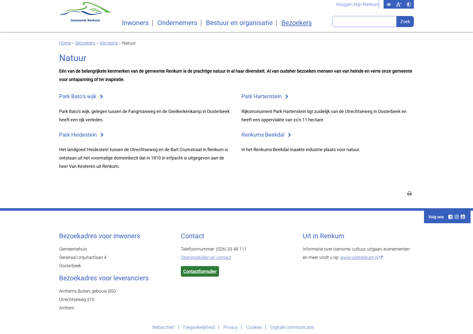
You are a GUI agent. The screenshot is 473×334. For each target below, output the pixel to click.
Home (65, 43)
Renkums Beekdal (262, 135)
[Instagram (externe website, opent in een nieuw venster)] (456, 217)
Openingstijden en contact (206, 257)
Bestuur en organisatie (239, 23)
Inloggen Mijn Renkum (357, 4)
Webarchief (163, 327)
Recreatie (109, 43)
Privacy (230, 327)
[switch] (388, 4)
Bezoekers (296, 23)
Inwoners (135, 23)
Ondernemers (177, 23)
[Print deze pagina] (409, 194)
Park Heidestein (78, 135)
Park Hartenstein (261, 96)
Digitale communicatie (292, 327)
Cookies (254, 327)
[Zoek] (405, 21)
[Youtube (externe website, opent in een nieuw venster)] (462, 217)
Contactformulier (200, 271)
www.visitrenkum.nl (359, 257)
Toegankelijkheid (199, 327)
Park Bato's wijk (77, 96)
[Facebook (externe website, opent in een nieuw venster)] (450, 217)
